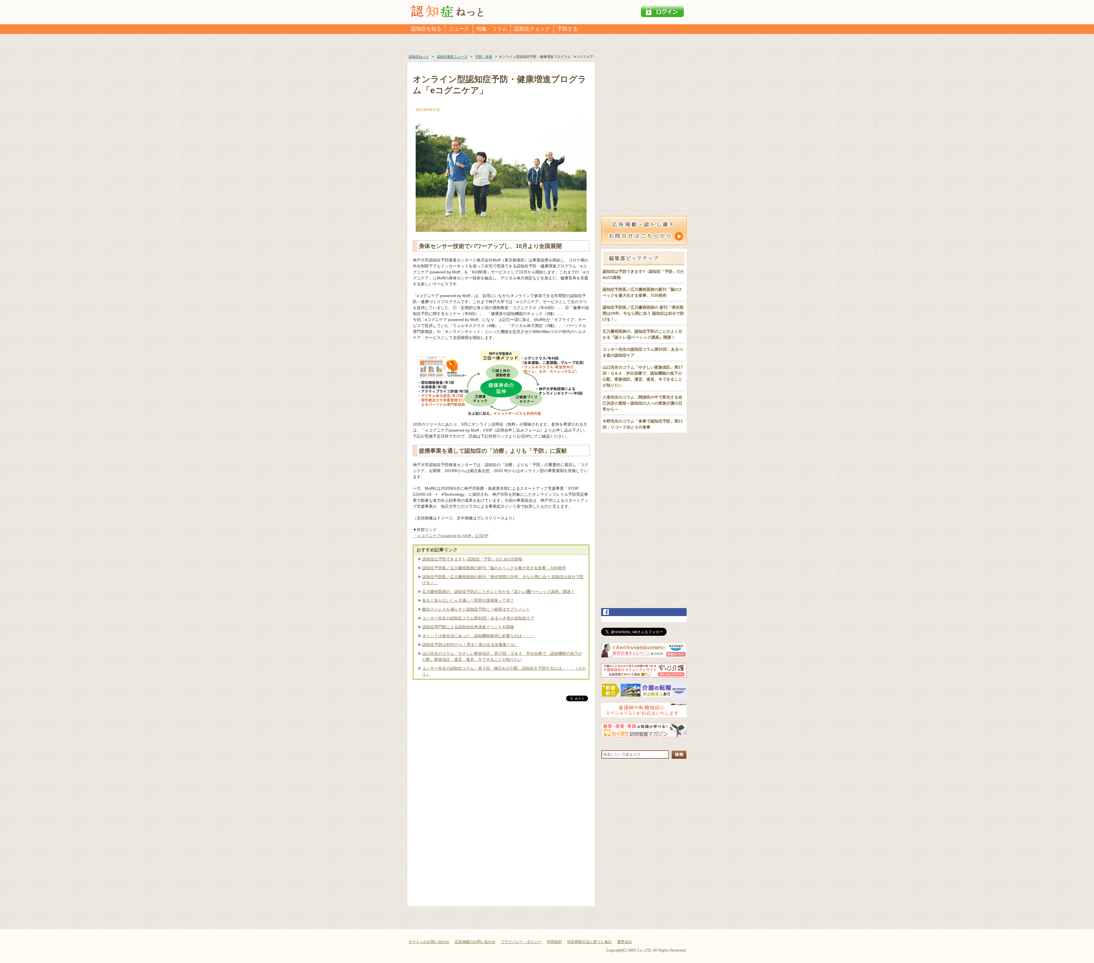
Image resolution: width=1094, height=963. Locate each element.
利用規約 (554, 942)
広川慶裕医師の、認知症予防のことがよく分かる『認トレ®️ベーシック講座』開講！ (498, 591)
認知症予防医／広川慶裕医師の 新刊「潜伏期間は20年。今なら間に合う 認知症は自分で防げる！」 (643, 313)
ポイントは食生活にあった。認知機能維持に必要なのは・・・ (478, 635)
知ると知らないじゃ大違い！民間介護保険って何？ (468, 600)
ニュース (459, 29)
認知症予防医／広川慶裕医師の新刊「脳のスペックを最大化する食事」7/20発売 (494, 568)
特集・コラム (491, 29)
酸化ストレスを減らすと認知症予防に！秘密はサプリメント (476, 609)
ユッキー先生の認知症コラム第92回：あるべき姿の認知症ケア (478, 618)
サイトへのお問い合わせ (429, 942)
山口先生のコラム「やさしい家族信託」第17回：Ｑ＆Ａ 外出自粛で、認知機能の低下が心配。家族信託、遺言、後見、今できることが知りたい (502, 656)
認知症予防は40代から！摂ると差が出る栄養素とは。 (470, 644)
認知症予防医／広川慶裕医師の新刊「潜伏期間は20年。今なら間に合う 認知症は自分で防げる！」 (502, 579)
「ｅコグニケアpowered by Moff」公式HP (450, 535)
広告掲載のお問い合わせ (475, 942)
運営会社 (624, 942)
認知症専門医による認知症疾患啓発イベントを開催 (468, 627)
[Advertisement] (501, 762)
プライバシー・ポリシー (521, 942)
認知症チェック (532, 29)
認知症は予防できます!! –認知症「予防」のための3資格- (472, 559)
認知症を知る (426, 29)
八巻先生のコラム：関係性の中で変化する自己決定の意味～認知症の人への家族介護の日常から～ (642, 403)
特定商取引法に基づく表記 (589, 942)
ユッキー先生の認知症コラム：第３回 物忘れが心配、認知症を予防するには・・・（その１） (504, 671)
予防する (567, 29)
